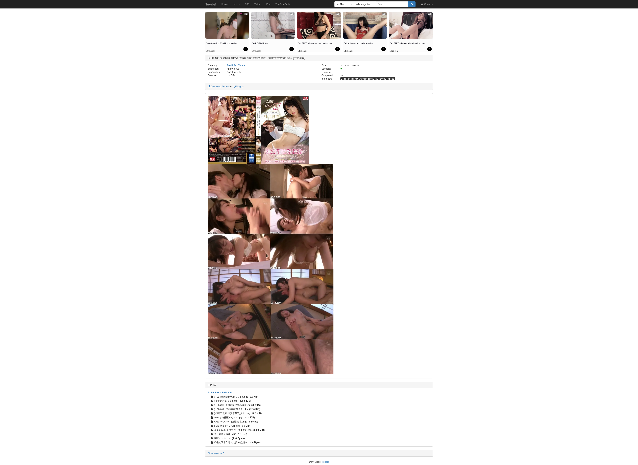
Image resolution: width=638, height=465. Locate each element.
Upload (224, 4)
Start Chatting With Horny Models (221, 43)
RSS (247, 4)
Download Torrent (220, 86)
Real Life (231, 65)
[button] (344, 4)
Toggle (325, 461)
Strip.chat (210, 51)
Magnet (240, 86)
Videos (241, 65)
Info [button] (235, 4)
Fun (268, 4)
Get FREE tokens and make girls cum (315, 43)
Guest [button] (427, 4)
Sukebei (210, 4)
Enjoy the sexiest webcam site (358, 43)
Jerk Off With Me (260, 43)
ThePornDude (282, 4)
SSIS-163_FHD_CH (221, 392)
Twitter (257, 4)
